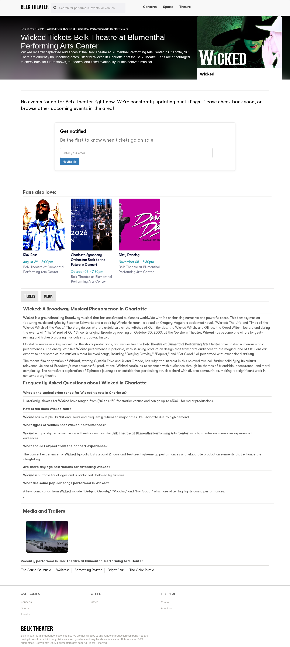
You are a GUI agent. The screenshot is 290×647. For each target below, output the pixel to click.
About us (166, 608)
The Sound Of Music (36, 570)
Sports (168, 7)
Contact (165, 602)
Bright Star (116, 570)
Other (94, 602)
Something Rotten (88, 570)
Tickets (29, 296)
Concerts (150, 7)
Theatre (185, 7)
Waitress (62, 570)
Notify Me (70, 161)
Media (48, 296)
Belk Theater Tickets (32, 29)
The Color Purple (141, 570)
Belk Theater (37, 629)
